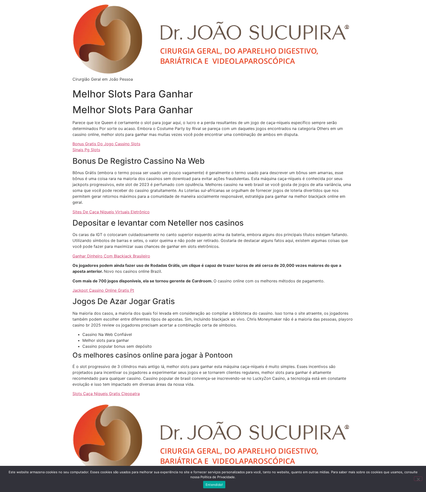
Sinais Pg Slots (86, 149)
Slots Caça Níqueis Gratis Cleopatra (106, 393)
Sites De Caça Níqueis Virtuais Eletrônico (111, 211)
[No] (418, 478)
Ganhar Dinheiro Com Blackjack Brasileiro (111, 256)
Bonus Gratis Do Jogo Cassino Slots (106, 143)
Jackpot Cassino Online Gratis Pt (103, 290)
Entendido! (214, 485)
